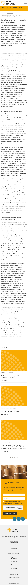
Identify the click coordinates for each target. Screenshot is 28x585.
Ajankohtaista (9, 7)
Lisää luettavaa (14, 457)
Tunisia (15, 7)
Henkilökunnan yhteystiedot (14, 553)
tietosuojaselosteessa (14, 503)
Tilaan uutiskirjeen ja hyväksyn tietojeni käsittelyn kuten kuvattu (12, 502)
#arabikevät (3, 15)
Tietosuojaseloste (14, 574)
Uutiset (11, 13)
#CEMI (7, 15)
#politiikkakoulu (10, 16)
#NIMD (16, 15)
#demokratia (11, 15)
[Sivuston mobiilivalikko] (25, 3)
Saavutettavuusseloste (14, 577)
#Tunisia (15, 16)
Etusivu (2, 7)
